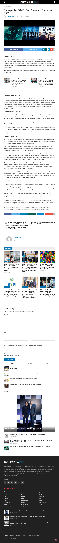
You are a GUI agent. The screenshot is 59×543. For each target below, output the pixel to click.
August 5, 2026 (43, 270)
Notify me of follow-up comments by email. (14, 350)
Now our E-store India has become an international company (24, 373)
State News (41, 496)
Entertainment (7, 502)
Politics (23, 502)
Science (41, 491)
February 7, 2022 (19, 16)
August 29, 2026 (8, 430)
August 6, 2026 (41, 86)
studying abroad (45, 209)
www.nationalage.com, (9, 466)
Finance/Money (7, 506)
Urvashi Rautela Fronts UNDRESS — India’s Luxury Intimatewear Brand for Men (27, 434)
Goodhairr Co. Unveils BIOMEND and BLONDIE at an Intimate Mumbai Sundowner (23, 428)
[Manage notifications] (55, 540)
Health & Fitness (25, 494)
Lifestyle (23, 496)
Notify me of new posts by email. (11, 355)
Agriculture (6, 491)
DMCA (24, 535)
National (23, 498)
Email (5, 339)
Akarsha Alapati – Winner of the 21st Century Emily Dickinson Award (25, 384)
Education (9, 6)
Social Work (42, 492)
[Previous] (28, 91)
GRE (37, 207)
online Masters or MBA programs (22, 209)
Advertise (12, 535)
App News (6, 492)
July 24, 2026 (42, 297)
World (40, 504)
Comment (6, 314)
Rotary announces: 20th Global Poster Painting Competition (23, 378)
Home (5, 6)
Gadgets (23, 492)
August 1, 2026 (7, 297)
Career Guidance (11, 207)
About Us (6, 535)
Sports (40, 494)
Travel (40, 500)
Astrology (6, 494)
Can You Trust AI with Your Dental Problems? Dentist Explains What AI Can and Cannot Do (30, 446)
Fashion (5, 504)
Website (32, 339)
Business (6, 498)
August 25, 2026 (14, 443)
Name (5, 332)
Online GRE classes (9, 209)
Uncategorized (42, 502)
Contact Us (18, 535)
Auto (5, 496)
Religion (23, 506)
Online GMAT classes (44, 207)
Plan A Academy (36, 209)
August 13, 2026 (14, 86)
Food (22, 491)
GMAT (33, 207)
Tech (40, 498)
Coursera (18, 207)
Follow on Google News (34, 535)
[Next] (31, 91)
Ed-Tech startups (8, 122)
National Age (11, 16)
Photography (24, 500)
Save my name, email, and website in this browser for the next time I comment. (23, 345)
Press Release (24, 504)
